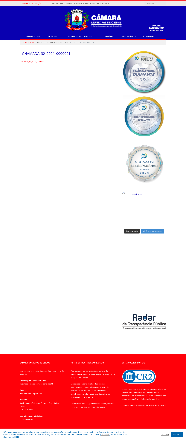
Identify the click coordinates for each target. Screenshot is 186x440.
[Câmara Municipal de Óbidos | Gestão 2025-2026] (93, 19)
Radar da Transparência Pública (152, 405)
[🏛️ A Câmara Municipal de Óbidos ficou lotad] (133, 221)
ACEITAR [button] (177, 434)
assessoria (140, 392)
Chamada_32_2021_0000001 (32, 61)
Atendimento (150, 36)
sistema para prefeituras (155, 389)
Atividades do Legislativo (81, 36)
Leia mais (105, 434)
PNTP (133, 405)
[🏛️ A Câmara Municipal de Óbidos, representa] (156, 221)
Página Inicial (33, 36)
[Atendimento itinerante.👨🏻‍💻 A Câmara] (133, 207)
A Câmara (52, 36)
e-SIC (31, 419)
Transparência (128, 36)
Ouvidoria (24, 419)
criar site (138, 389)
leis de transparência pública (134, 399)
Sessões (109, 36)
